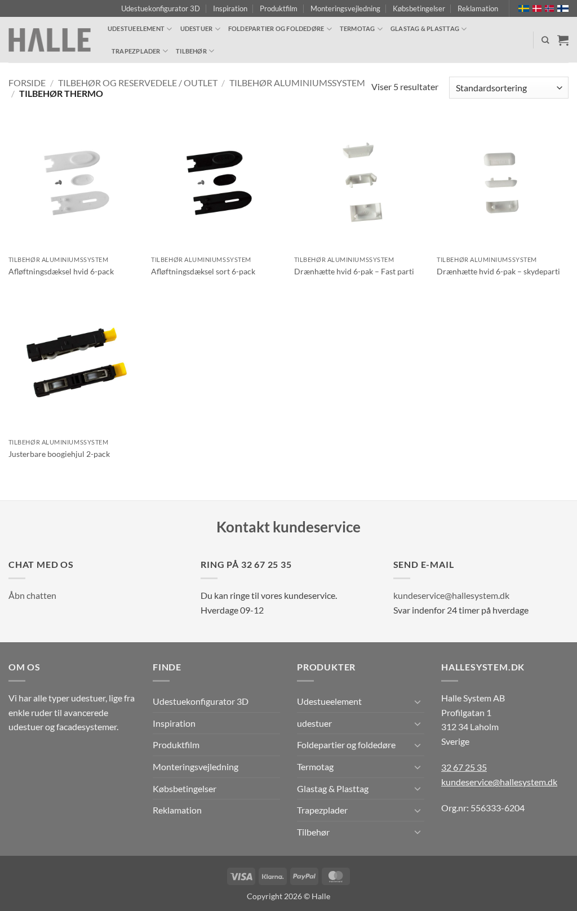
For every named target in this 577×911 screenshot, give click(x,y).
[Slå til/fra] (417, 701)
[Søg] (545, 40)
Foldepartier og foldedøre (276, 28)
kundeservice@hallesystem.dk (451, 595)
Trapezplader (136, 51)
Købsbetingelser (419, 8)
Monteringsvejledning (345, 8)
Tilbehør (191, 51)
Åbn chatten (32, 595)
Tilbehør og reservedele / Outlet (138, 82)
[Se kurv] (563, 40)
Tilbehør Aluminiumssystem (297, 82)
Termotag (357, 28)
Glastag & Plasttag (424, 28)
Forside (27, 82)
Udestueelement (136, 28)
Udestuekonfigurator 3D (160, 8)
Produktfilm (279, 8)
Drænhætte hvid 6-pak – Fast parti (354, 271)
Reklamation (478, 8)
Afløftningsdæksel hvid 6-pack (61, 271)
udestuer (196, 28)
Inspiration (230, 8)
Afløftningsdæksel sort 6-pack (203, 271)
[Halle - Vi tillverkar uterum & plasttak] (49, 40)
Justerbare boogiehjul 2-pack (59, 454)
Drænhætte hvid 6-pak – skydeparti (498, 271)
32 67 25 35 (464, 767)
